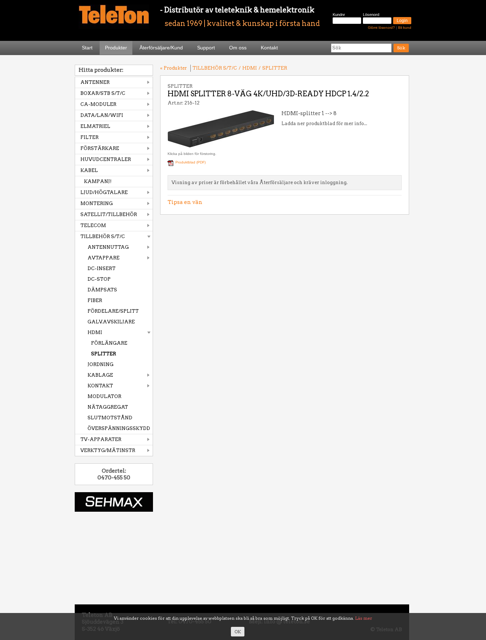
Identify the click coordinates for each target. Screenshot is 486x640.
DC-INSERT (102, 268)
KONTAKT (100, 385)
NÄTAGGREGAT (108, 407)
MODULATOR (104, 396)
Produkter (116, 47)
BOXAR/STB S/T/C (102, 93)
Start (87, 47)
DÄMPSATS (102, 289)
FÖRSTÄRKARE (99, 148)
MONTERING (96, 203)
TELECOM (93, 225)
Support (206, 47)
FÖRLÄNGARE (109, 343)
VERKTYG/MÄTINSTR (107, 450)
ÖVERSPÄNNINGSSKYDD (119, 428)
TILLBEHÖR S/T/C (102, 236)
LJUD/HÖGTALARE (104, 192)
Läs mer (363, 618)
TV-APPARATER (100, 439)
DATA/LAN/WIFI (101, 115)
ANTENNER (95, 82)
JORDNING (100, 364)
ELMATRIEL (95, 126)
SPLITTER (103, 353)
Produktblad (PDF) (190, 162)
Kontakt (269, 47)
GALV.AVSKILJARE (111, 321)
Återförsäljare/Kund (161, 47)
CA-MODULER (98, 104)
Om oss (238, 47)
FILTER (89, 137)
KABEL (89, 170)
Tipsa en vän (185, 202)
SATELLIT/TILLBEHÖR (108, 214)
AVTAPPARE (104, 257)
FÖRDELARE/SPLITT (113, 311)
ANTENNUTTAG (108, 247)
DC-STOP (99, 279)
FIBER (95, 300)
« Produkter (173, 68)
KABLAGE (100, 375)
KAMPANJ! (98, 181)
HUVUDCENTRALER (105, 159)
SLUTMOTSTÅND (110, 417)
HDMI (95, 332)
